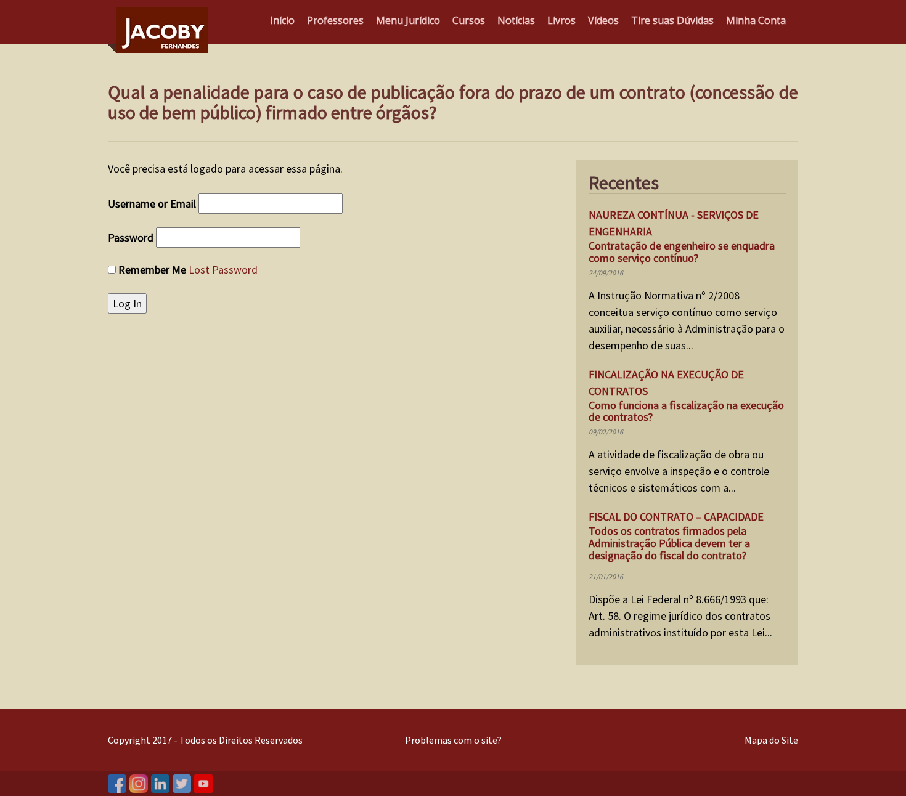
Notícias (516, 20)
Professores (335, 20)
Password (130, 237)
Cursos (468, 20)
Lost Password (223, 269)
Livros (561, 20)
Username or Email (152, 204)
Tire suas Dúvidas (672, 20)
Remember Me (152, 269)
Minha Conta (756, 20)
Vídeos (603, 20)
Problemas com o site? (453, 740)
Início (282, 20)
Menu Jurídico (408, 20)
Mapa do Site (771, 740)
